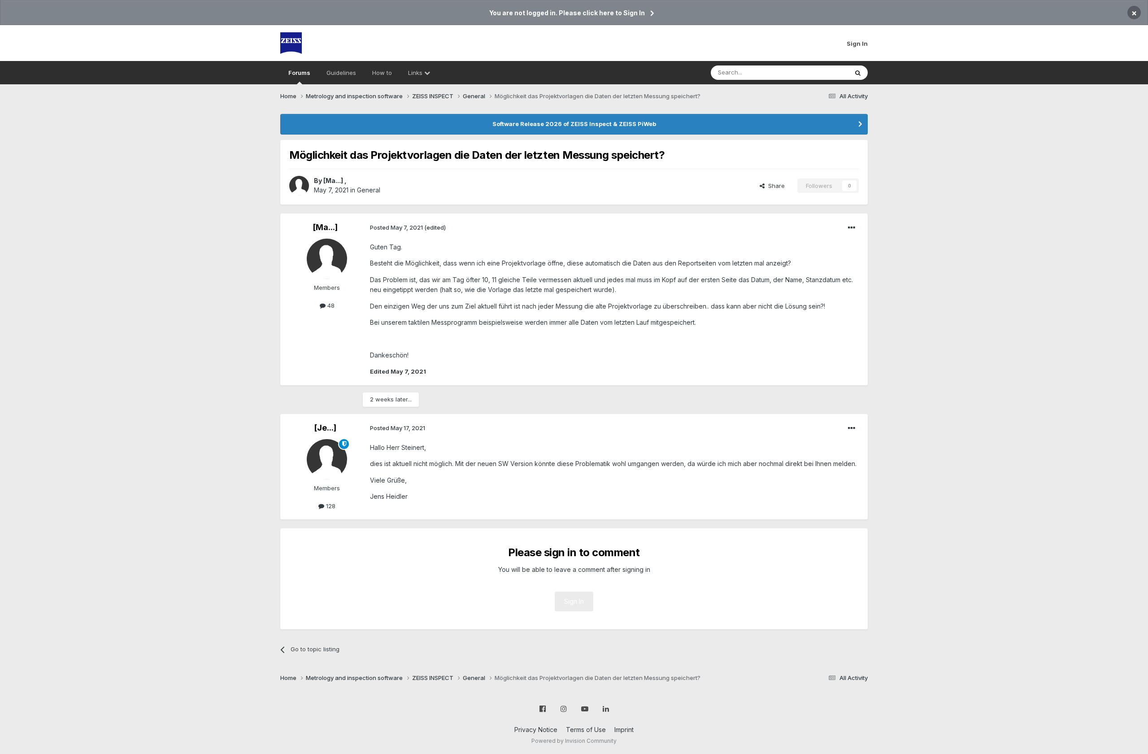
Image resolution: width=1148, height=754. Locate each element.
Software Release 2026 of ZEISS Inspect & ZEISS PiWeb (574, 123)
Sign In (857, 43)
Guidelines (341, 72)
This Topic (822, 72)
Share (775, 185)
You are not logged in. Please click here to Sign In (567, 13)
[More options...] (852, 227)
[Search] (858, 72)
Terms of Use (586, 729)
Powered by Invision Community (574, 740)
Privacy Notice (535, 729)
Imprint (624, 729)
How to (382, 72)
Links (416, 72)
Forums (299, 72)
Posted (396, 227)
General (368, 190)
